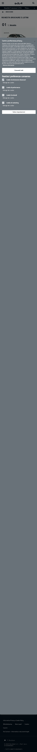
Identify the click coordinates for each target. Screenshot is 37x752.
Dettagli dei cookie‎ (8, 82)
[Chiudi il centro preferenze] (34, 41)
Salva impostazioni (19, 112)
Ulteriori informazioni (8, 65)
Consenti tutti (18, 70)
